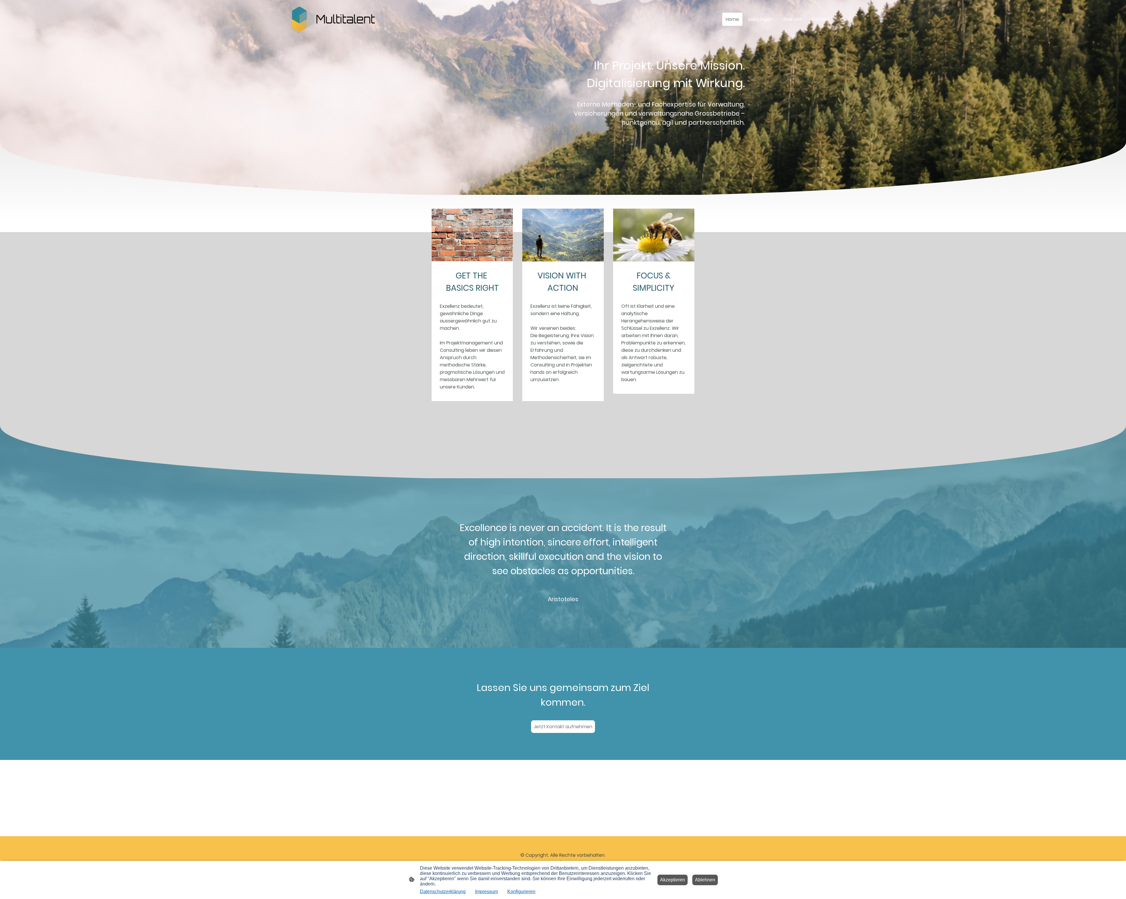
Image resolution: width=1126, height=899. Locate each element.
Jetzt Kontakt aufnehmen (563, 726)
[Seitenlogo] (333, 19)
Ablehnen (705, 879)
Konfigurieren (521, 891)
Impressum (486, 891)
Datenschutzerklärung (443, 891)
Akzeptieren (672, 879)
